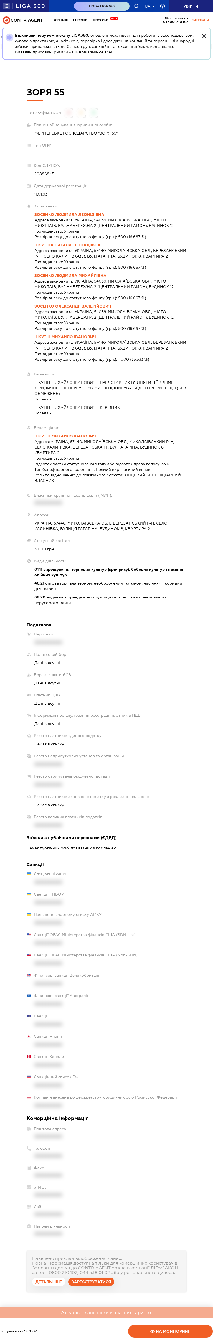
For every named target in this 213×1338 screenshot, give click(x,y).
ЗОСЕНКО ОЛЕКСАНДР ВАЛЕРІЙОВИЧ (72, 306)
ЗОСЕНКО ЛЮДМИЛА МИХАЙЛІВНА (70, 275)
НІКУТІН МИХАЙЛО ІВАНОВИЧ (65, 337)
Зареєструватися (91, 1282)
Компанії (61, 20)
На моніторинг (173, 1331)
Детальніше (49, 1282)
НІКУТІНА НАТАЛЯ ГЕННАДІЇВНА (67, 245)
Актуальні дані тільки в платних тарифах (106, 1312)
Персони (80, 20)
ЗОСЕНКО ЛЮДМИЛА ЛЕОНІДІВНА (69, 214)
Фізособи (102, 20)
